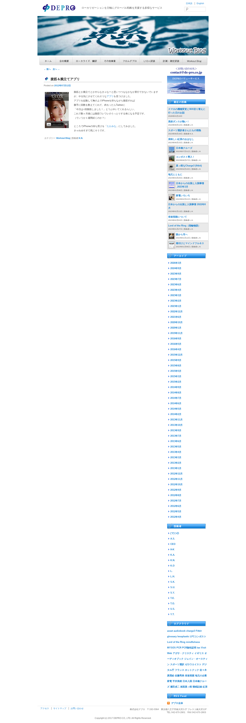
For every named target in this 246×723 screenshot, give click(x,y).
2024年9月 (175, 268)
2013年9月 (175, 430)
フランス (179, 670)
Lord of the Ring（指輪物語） (184, 225)
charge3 (190, 631)
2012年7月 (175, 500)
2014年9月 (175, 387)
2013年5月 (175, 446)
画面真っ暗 (186, 686)
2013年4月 (175, 452)
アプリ (110, 96)
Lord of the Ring (176, 642)
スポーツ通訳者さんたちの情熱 (184, 130)
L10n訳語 (150, 61)
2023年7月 (175, 279)
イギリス (199, 653)
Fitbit (199, 631)
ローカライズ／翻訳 (86, 61)
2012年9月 (175, 489)
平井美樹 (177, 681)
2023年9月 (175, 273)
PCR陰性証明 (189, 647)
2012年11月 (176, 479)
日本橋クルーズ (184, 148)
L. (171, 571)
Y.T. (172, 614)
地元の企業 (201, 675)
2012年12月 (176, 473)
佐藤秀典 (179, 675)
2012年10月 (176, 484)
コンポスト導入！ (185, 156)
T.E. (172, 598)
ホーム (47, 61)
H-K (172, 549)
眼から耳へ (182, 234)
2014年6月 (175, 403)
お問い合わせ (77, 708)
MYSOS (171, 647)
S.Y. (172, 592)
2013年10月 (176, 425)
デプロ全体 (177, 703)
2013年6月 (175, 441)
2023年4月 (175, 290)
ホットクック (192, 670)
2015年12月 (176, 354)
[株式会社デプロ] (59, 12)
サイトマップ (60, 708)
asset (170, 631)
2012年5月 (175, 511)
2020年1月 (175, 327)
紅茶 (205, 686)
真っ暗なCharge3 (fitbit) (189, 165)
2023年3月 (175, 295)
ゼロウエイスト (193, 664)
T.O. (172, 603)
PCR (178, 647)
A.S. (172, 538)
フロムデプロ (129, 61)
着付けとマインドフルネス (190, 243)
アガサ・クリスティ (183, 653)
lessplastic (183, 636)
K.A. (172, 555)
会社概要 (64, 61)
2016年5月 (175, 344)
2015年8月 (175, 365)
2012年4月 (175, 517)
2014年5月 (175, 408)
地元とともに (175, 174)
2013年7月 (175, 435)
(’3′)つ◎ (174, 533)
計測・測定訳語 (171, 61)
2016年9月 (175, 338)
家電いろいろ (183, 195)
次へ (56, 69)
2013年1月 (175, 468)
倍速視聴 (189, 675)
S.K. (172, 582)
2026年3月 (175, 263)
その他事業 (109, 61)
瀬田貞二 (175, 686)
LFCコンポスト (198, 636)
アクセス (45, 708)
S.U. (172, 587)
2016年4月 (175, 349)
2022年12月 (176, 311)
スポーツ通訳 (177, 664)
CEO (172, 544)
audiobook (179, 631)
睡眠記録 (197, 686)
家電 (169, 681)
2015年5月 (175, 371)
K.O (172, 565)
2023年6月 (175, 284)
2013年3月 (175, 457)
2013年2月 (175, 462)
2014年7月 (175, 398)
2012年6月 (175, 506)
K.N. (81, 138)
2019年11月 (176, 333)
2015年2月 (175, 381)
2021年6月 (175, 317)
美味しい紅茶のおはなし (181, 139)
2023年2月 (175, 300)
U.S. (172, 609)
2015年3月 (175, 376)
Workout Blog (194, 61)
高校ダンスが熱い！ (178, 121)
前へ (47, 69)
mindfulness (193, 642)
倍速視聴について (177, 216)
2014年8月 (175, 392)
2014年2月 (175, 414)
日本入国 (187, 681)
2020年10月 (176, 322)
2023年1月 (175, 306)
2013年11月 (176, 419)
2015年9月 (175, 360)
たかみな (111, 126)
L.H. (172, 576)
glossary (172, 636)
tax (198, 647)
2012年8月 (175, 495)
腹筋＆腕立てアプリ (65, 79)
